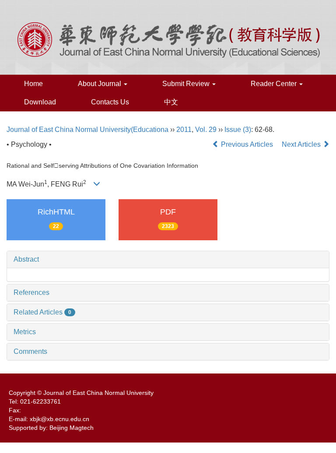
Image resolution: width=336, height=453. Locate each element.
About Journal (100, 83)
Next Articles (302, 144)
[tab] (168, 259)
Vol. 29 (206, 129)
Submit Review (186, 83)
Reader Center (274, 83)
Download (40, 102)
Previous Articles (247, 144)
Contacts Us (110, 102)
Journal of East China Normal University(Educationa (87, 129)
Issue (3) (237, 129)
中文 (171, 102)
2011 (184, 129)
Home (33, 83)
